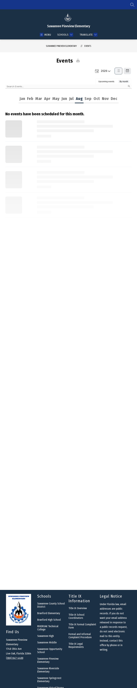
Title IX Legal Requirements (76, 645)
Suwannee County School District (51, 605)
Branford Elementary (48, 613)
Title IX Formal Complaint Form (82, 626)
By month (124, 81)
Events (87, 46)
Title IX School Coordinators (76, 616)
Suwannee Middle (47, 642)
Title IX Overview (77, 608)
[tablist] (43, 98)
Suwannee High (45, 636)
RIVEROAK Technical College (47, 628)
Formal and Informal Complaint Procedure (80, 636)
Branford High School (49, 619)
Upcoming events (106, 81)
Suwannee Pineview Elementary (61, 46)
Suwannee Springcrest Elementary (49, 679)
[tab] (22, 98)
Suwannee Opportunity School (49, 650)
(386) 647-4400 (14, 658)
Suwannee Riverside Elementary (48, 670)
